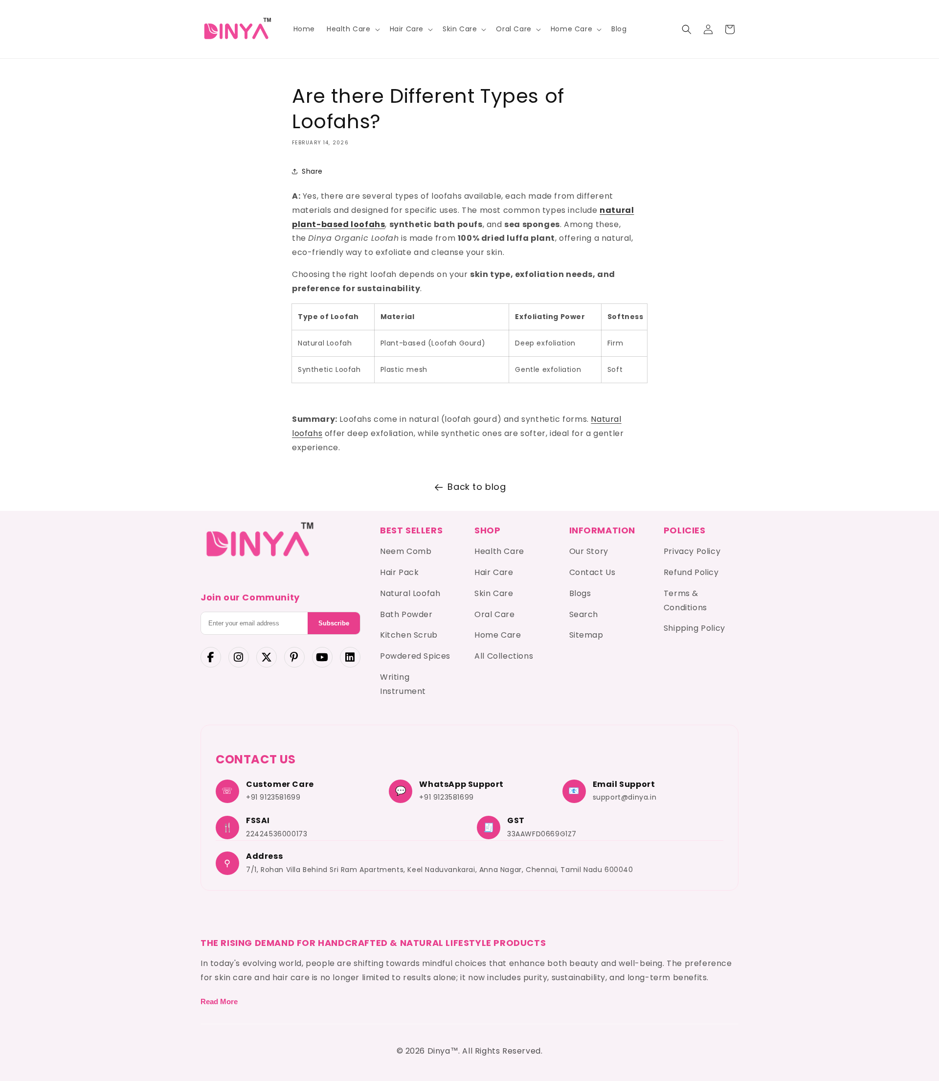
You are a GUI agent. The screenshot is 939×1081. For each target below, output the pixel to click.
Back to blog (476, 487)
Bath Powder (406, 614)
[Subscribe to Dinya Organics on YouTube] (322, 657)
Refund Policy (691, 572)
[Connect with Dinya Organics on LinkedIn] (350, 657)
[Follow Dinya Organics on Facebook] (211, 657)
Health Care (499, 551)
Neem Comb (405, 551)
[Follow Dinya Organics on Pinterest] (294, 657)
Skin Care (493, 593)
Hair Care (493, 572)
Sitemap (586, 635)
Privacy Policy (692, 551)
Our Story (588, 551)
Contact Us (592, 572)
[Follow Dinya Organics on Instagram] (238, 657)
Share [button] (312, 171)
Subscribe (333, 623)
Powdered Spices (415, 656)
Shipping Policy (694, 628)
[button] (352, 29)
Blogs (580, 593)
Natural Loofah (410, 593)
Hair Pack (399, 572)
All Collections (503, 656)
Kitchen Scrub (409, 635)
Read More (219, 1001)
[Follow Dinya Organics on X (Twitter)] (266, 657)
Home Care (497, 635)
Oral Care (494, 614)
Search (584, 614)
